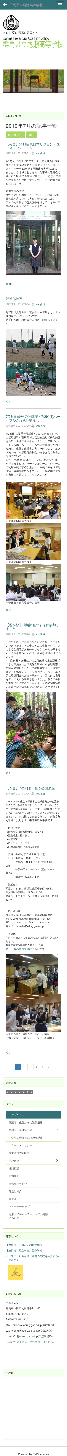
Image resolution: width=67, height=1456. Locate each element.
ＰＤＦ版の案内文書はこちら (23, 949)
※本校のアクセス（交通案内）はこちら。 (31, 1342)
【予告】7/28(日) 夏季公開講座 (30, 788)
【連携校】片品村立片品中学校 (24, 1250)
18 (10, 284)
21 (10, 609)
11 (10, 401)
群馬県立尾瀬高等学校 (26, 4)
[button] (7, 81)
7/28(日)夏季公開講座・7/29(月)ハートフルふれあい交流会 (33, 418)
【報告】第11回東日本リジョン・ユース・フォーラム (33, 146)
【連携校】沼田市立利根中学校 (24, 1245)
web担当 (40, 153)
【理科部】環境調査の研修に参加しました (32, 626)
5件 (30, 135)
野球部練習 (14, 298)
